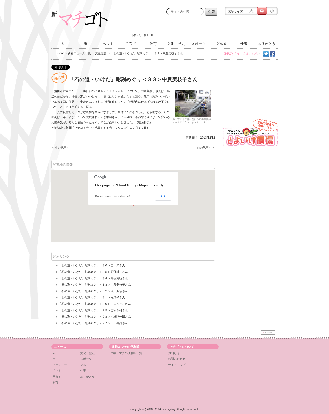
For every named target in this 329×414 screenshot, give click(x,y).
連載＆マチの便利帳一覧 (126, 353)
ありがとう (266, 44)
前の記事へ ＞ (206, 147)
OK (163, 196)
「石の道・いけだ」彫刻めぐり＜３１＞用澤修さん (92, 297)
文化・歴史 (176, 44)
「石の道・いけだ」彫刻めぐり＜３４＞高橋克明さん (93, 278)
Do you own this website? (112, 196)
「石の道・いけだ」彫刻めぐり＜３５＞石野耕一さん (93, 272)
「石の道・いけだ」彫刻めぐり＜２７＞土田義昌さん (93, 323)
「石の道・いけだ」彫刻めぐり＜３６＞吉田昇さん (92, 265)
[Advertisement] (221, 28)
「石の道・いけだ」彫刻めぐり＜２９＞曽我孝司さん (93, 310)
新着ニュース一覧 (79, 53)
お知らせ (174, 353)
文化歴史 (100, 53)
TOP (61, 53)
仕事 (243, 44)
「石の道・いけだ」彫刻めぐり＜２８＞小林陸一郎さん (95, 316)
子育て (130, 44)
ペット (108, 44)
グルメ (221, 44)
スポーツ (198, 44)
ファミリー (60, 365)
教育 (153, 44)
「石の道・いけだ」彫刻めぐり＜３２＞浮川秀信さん (93, 291)
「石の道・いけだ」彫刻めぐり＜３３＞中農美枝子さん (95, 284)
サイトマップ (176, 365)
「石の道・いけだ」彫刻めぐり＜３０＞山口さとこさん (95, 304)
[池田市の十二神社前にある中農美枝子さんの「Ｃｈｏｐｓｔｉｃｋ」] (193, 103)
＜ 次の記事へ (60, 147)
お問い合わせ (176, 359)
